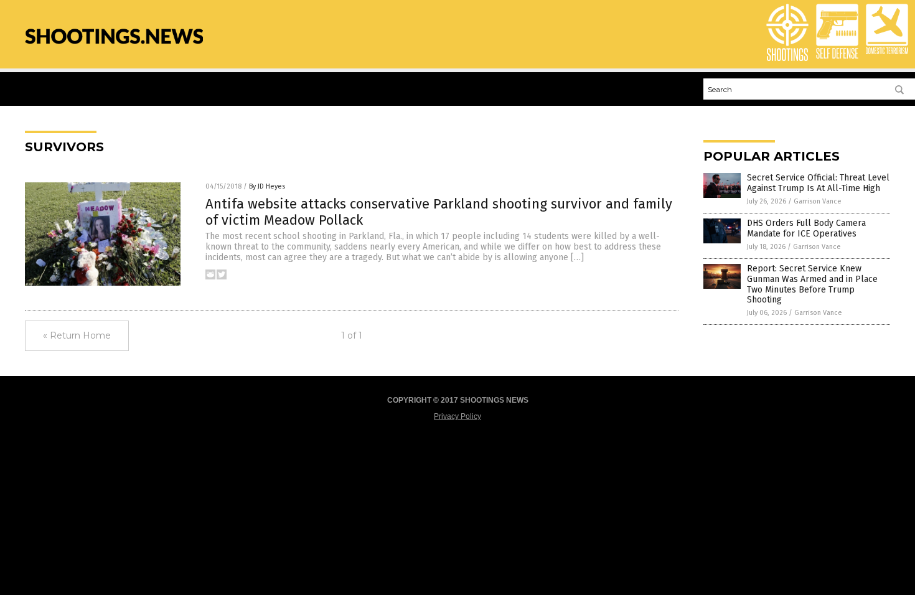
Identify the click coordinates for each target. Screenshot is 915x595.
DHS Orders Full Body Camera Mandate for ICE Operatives (806, 228)
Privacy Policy (457, 416)
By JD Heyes (267, 186)
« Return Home (77, 335)
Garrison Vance (818, 201)
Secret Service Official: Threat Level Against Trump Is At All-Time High (818, 183)
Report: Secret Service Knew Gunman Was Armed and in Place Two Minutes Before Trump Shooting (812, 284)
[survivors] (114, 50)
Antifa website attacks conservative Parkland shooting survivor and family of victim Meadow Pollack (438, 211)
